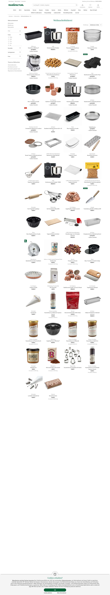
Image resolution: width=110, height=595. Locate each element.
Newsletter (23, 1)
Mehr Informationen (61, 592)
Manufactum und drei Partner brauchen (23, 580)
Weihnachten (16, 16)
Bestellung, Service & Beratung (92, 1)
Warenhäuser (11, 1)
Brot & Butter (17, 1)
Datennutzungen (66, 580)
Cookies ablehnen (48, 592)
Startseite (11, 16)
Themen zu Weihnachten (14, 62)
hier (30, 586)
